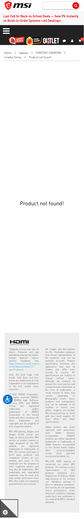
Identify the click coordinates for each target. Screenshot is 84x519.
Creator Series (12, 57)
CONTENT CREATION (48, 52)
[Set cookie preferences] (9, 508)
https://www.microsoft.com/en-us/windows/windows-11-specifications (24, 366)
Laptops (23, 52)
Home (7, 52)
